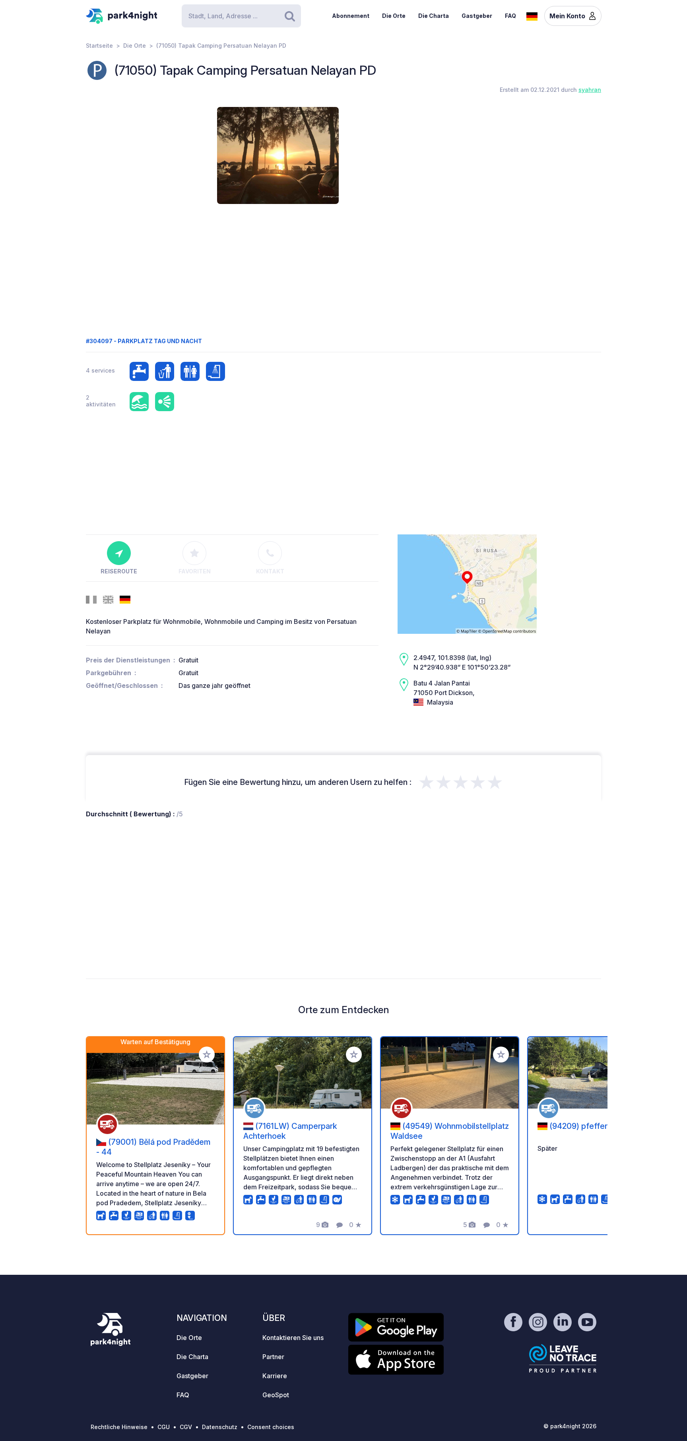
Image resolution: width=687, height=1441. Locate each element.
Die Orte (394, 15)
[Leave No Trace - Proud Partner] (563, 1358)
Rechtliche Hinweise (119, 1427)
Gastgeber (477, 15)
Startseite (99, 45)
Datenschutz (219, 1427)
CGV (186, 1427)
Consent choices (270, 1427)
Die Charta (433, 15)
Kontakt (270, 571)
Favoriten (195, 571)
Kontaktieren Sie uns (293, 1338)
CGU (163, 1427)
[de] (531, 15)
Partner (273, 1357)
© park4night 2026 (569, 1426)
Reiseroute (119, 571)
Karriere (274, 1376)
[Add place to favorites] (207, 1054)
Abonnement (350, 15)
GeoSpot (275, 1395)
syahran (589, 89)
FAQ (510, 15)
